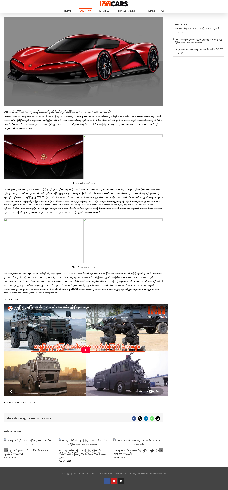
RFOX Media (116, 473)
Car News (32, 402)
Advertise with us (158, 473)
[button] (163, 10)
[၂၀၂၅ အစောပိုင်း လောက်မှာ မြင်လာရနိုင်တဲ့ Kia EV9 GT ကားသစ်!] (138, 439)
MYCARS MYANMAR (97, 473)
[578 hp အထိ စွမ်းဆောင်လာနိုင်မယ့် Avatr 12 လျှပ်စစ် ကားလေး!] (28, 439)
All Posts (23, 402)
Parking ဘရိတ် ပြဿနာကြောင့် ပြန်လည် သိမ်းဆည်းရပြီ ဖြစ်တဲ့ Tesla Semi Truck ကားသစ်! (82, 454)
